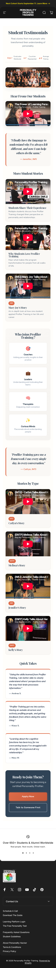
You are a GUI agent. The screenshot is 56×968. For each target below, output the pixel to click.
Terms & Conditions (12, 947)
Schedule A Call (10, 911)
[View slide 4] (33, 853)
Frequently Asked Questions (16, 932)
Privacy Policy (9, 951)
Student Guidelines (12, 936)
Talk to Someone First (28, 807)
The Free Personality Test (15, 926)
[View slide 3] (29, 853)
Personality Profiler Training (28, 12)
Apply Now (28, 796)
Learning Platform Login (14, 921)
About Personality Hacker (15, 943)
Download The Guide (12, 915)
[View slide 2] (26, 853)
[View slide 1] (23, 853)
